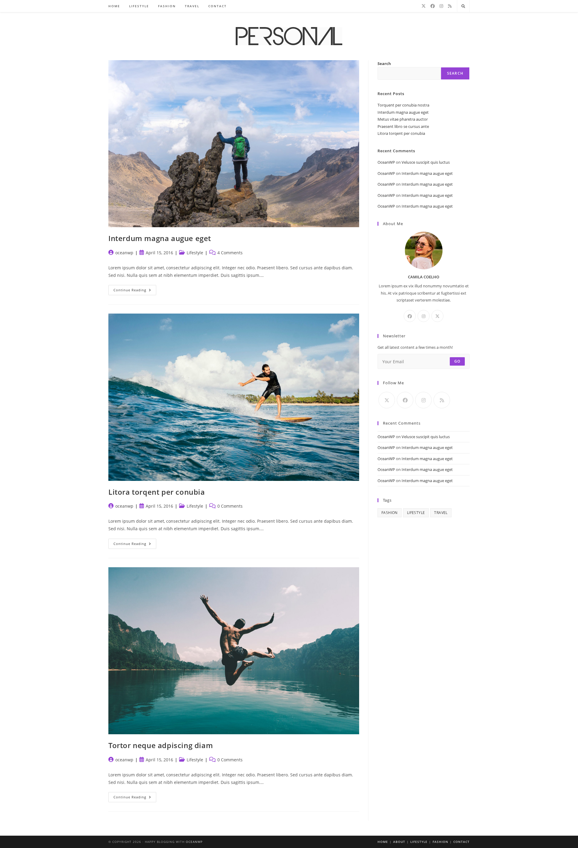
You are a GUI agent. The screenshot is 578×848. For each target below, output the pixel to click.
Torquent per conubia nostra (403, 105)
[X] (423, 6)
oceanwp (124, 252)
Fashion (389, 512)
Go (457, 361)
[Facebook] (432, 6)
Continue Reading (134, 291)
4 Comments (230, 252)
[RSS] (450, 6)
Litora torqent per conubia (156, 492)
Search (384, 63)
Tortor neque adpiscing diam (160, 745)
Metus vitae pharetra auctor (403, 119)
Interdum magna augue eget (159, 238)
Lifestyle (195, 252)
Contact (461, 842)
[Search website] (463, 6)
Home (383, 842)
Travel (440, 512)
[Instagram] (441, 6)
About (399, 842)
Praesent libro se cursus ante (403, 126)
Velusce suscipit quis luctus (426, 162)
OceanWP (386, 162)
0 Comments (230, 506)
